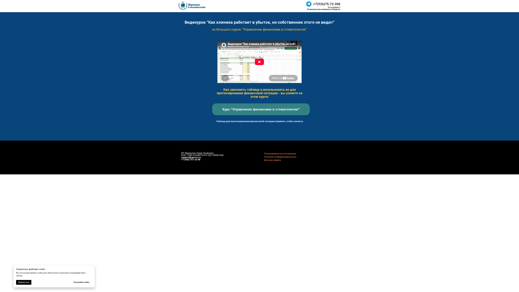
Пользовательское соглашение (280, 153)
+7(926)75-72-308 (326, 4)
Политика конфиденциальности (280, 157)
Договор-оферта (272, 160)
